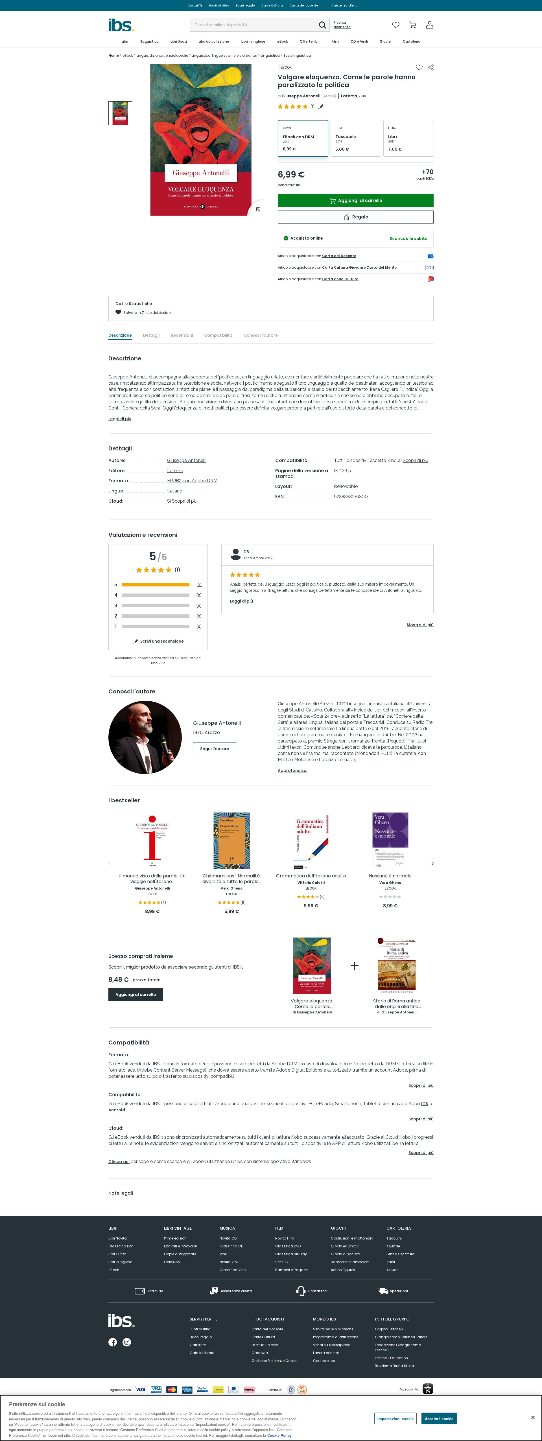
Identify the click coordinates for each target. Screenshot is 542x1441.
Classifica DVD (288, 1246)
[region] (271, 1418)
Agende (393, 1246)
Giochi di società (345, 1254)
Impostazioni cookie (395, 1418)
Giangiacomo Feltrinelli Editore (401, 1337)
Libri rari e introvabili (181, 1246)
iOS (424, 1104)
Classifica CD (231, 1246)
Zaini (390, 1262)
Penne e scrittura (400, 1254)
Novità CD (228, 1238)
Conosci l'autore (261, 335)
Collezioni (172, 1262)
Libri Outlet (117, 1254)
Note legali (120, 1193)
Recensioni (182, 335)
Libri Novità (117, 1238)
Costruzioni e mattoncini (352, 1238)
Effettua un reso (265, 1345)
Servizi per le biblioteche (333, 1329)
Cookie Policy (279, 1435)
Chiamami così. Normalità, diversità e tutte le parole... (231, 879)
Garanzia (260, 1352)
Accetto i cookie (439, 1418)
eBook (113, 1269)
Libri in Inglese (120, 1262)
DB (246, 552)
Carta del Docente (339, 255)
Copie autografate (180, 1254)
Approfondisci (292, 770)
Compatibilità (218, 335)
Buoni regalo (245, 5)
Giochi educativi (345, 1246)
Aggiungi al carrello (359, 200)
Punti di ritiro (219, 5)
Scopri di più (184, 501)
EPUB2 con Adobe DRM (192, 480)
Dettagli (151, 335)
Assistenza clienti (344, 5)
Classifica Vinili (233, 1269)
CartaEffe (195, 5)
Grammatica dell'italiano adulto (311, 876)
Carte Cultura (272, 5)
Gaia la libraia (202, 1352)
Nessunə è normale (390, 876)
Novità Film (284, 1238)
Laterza (349, 96)
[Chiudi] (533, 1417)
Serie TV (282, 1262)
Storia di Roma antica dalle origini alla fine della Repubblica (396, 1004)
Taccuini (394, 1238)
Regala (359, 217)
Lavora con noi (326, 1352)
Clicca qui (119, 1161)
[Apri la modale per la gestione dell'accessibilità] (428, 1388)
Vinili (224, 1254)
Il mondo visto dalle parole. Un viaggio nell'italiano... (152, 879)
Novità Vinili (229, 1262)
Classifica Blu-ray (291, 1254)
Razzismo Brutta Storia (394, 1365)
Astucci (392, 1269)
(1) (177, 570)
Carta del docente (304, 5)
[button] (323, 25)
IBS (298, 185)
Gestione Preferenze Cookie (274, 1360)
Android (116, 1110)
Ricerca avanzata (342, 24)
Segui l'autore (214, 749)
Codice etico (324, 1360)
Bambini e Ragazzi (291, 1269)
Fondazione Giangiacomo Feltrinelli (398, 1347)
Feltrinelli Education (391, 1357)
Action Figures (343, 1269)
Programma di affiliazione (335, 1337)
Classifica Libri (121, 1246)
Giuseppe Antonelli (302, 96)
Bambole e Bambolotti (350, 1262)
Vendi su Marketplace (331, 1345)
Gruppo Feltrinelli (389, 1329)
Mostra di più (420, 625)
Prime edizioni (175, 1238)
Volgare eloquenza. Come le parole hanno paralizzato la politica (312, 1004)
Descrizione (120, 335)
